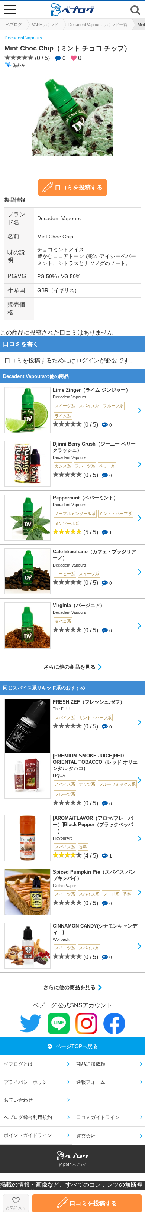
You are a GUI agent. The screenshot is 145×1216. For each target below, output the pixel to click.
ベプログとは (18, 1064)
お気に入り (16, 1207)
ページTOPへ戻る (77, 1046)
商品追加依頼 (90, 1064)
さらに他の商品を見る (70, 667)
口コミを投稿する (79, 187)
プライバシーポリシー (28, 1082)
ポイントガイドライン (28, 1135)
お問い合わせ (18, 1100)
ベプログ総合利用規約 (28, 1117)
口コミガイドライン (98, 1117)
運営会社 (86, 1136)
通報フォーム (90, 1082)
